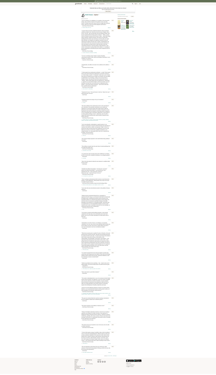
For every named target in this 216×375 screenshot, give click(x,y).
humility (87, 119)
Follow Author (108, 11)
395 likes (109, 143)
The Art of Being (90, 87)
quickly (94, 268)
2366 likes (109, 27)
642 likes (109, 96)
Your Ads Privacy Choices (79, 368)
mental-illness (85, 150)
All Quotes (119, 14)
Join (140, 3)
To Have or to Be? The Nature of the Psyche (123, 26)
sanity (88, 150)
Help (75, 369)
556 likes (109, 102)
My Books (90, 3)
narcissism (91, 119)
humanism (84, 52)
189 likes (109, 329)
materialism (88, 352)
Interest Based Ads (78, 366)
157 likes (109, 352)
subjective (82, 120)
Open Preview (131, 23)
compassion (84, 293)
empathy (84, 119)
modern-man (91, 268)
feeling (86, 27)
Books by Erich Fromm (122, 18)
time (96, 268)
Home (85, 3)
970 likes (109, 61)
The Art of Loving (90, 67)
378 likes (109, 158)
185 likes (109, 343)
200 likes (109, 321)
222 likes (109, 302)
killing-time (86, 268)
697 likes (109, 69)
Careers (76, 362)
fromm (89, 27)
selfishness (107, 119)
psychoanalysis (91, 52)
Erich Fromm (89, 14)
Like (112, 20)
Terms (76, 363)
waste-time (98, 268)
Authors (87, 361)
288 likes (109, 209)
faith (85, 343)
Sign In (136, 3)
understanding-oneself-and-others (93, 120)
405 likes (109, 135)
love (90, 27)
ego (83, 352)
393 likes (109, 150)
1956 (83, 135)
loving (87, 249)
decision (84, 27)
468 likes (109, 121)
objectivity (100, 119)
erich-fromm (93, 293)
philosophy (87, 52)
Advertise (87, 362)
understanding (86, 120)
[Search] (132, 3)
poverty (91, 352)
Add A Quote (123, 14)
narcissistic (94, 119)
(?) (98, 14)
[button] (95, 3)
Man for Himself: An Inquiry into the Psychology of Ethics (97, 183)
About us (76, 361)
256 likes (109, 249)
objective (97, 119)
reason (109, 293)
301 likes (109, 192)
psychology (95, 52)
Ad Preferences (77, 367)
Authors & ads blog (89, 363)
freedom (85, 352)
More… (133, 31)
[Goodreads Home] (78, 3)
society (90, 150)
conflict (87, 293)
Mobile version (128, 363)
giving (85, 249)
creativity (84, 102)
